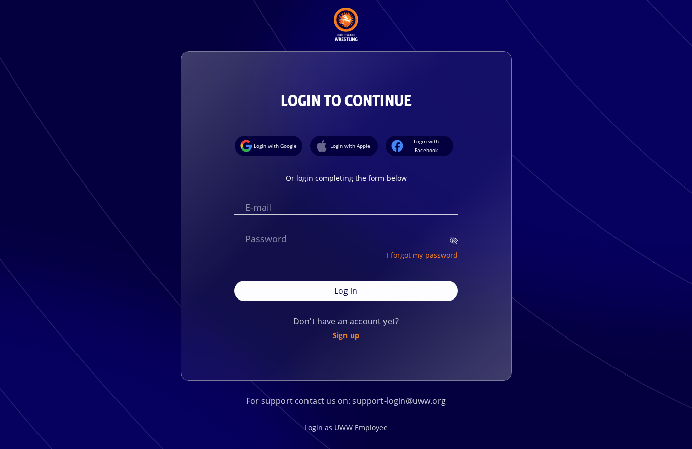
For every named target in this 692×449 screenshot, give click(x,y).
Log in (345, 290)
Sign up (346, 335)
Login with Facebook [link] (426, 146)
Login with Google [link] (275, 145)
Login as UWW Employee (346, 427)
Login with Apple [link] (350, 145)
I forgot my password (422, 254)
